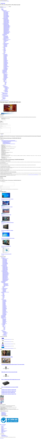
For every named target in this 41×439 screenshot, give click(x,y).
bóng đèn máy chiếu (7, 87)
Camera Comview (5, 45)
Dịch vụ (2, 94)
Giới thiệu (2, 9)
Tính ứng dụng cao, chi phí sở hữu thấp (7, 141)
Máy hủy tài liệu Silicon (6, 13)
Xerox (5, 84)
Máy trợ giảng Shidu (6, 40)
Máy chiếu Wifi (4, 303)
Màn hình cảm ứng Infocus (6, 29)
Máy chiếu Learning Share (6, 66)
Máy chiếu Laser (5, 56)
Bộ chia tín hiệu (5, 90)
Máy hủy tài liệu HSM (6, 12)
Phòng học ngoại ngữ (5, 10)
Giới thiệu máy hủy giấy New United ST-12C (8, 392)
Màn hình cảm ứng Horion (6, 27)
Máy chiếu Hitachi (4, 314)
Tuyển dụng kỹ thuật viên (3, 435)
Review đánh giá (4, 98)
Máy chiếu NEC (5, 59)
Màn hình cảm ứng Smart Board (6, 274)
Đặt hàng (1, 121)
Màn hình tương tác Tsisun (6, 32)
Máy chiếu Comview (5, 301)
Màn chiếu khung (4, 322)
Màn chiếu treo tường (6, 74)
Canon (4, 327)
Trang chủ (2, 8)
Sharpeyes (4, 296)
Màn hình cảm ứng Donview (6, 26)
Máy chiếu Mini (5, 58)
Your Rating (1, 181)
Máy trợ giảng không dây (6, 37)
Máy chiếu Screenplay (6, 60)
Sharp (4, 47)
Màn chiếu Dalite (5, 75)
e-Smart (4, 48)
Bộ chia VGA (6, 91)
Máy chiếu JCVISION (6, 63)
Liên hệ (2, 99)
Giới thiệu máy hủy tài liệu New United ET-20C (8, 389)
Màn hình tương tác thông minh (6, 100)
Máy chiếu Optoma (6, 54)
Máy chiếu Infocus (4, 305)
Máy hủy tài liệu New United (6, 11)
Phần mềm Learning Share (5, 93)
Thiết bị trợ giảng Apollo (6, 38)
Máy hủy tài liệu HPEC (5, 262)
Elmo (4, 51)
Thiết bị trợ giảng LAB (6, 285)
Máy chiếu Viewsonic (5, 311)
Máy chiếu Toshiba (5, 69)
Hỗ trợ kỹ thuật (4, 97)
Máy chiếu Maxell (5, 64)
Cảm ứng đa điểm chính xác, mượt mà (7, 142)
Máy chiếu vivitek (5, 65)
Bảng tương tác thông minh (5, 18)
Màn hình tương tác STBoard (6, 25)
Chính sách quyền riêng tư (3, 413)
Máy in (4, 80)
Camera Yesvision (5, 44)
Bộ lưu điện (5, 79)
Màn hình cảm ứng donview (5, 273)
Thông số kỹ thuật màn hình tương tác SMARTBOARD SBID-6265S (8, 140)
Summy (4, 49)
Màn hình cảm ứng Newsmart (7, 31)
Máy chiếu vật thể (3, 295)
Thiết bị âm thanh (3, 282)
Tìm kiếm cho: (1, 6)
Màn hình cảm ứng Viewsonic (5, 275)
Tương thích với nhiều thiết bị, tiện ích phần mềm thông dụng (9, 143)
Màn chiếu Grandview (6, 77)
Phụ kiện (3, 85)
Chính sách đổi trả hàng (3, 414)
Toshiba (6, 82)
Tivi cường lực (2, 292)
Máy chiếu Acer (4, 306)
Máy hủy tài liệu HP (6, 17)
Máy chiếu (4, 53)
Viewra (4, 52)
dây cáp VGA (6, 89)
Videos (2, 426)
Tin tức (2, 432)
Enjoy (3, 298)
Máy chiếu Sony (5, 67)
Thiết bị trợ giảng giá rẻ (6, 283)
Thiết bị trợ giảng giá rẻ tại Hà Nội (7, 39)
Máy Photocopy (5, 81)
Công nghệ (2, 427)
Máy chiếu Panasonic (5, 313)
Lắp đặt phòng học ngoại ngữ (5, 95)
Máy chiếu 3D (4, 302)
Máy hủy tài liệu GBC (6, 14)
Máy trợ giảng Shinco (6, 36)
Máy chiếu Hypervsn (5, 308)
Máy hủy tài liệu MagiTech (6, 16)
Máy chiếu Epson (4, 299)
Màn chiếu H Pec (5, 76)
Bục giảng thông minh (3, 281)
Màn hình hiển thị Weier (6, 33)
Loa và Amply (5, 41)
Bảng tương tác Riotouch (6, 21)
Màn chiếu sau (5, 78)
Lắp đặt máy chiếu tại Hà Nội (5, 96)
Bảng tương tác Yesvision (6, 19)
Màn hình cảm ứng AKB (6, 24)
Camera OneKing (5, 46)
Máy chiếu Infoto (4, 310)
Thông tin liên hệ (3, 412)
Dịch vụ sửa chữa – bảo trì (3, 428)
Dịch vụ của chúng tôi (3, 424)
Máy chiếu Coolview (6, 62)
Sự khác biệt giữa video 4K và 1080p (7, 356)
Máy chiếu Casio (4, 312)
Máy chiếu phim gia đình (5, 72)
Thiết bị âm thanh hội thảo (6, 43)
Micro (4, 42)
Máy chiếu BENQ (5, 61)
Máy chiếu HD (5, 57)
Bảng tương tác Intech (6, 23)
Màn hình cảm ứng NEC (6, 28)
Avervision (4, 297)
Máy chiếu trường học (5, 71)
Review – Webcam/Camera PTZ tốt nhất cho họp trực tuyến (10, 379)
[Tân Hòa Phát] (2, 3)
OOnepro (3, 293)
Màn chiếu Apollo (4, 319)
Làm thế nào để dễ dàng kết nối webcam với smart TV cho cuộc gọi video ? (12, 364)
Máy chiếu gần (4, 304)
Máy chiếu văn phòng (5, 70)
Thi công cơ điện (3, 431)
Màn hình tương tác (6, 86)
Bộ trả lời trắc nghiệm (5, 34)
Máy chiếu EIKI (4, 309)
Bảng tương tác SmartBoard (6, 20)
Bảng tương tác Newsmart (6, 22)
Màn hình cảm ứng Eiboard (6, 30)
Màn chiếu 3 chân (5, 73)
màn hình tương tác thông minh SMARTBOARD (33, 174)
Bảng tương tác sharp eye (5, 268)
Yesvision (5, 50)
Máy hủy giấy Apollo (5, 261)
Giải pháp (2, 92)
